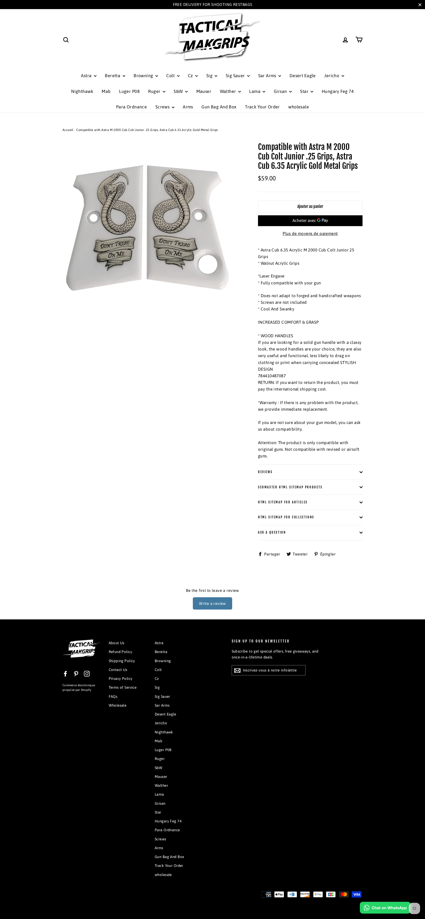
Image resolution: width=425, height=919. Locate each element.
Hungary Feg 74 (338, 91)
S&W (179, 91)
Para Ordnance (131, 106)
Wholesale (118, 705)
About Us (116, 643)
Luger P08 (129, 91)
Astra (87, 75)
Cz (191, 75)
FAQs (113, 696)
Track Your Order (262, 106)
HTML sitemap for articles (283, 502)
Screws (163, 106)
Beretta (113, 75)
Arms (188, 106)
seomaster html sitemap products (290, 487)
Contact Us (118, 670)
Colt (171, 75)
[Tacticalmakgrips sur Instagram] (87, 673)
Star (304, 91)
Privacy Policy (121, 678)
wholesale (298, 106)
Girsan (281, 91)
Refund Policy (120, 652)
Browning (144, 75)
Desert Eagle (302, 75)
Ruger (155, 91)
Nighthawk (82, 91)
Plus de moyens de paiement (310, 233)
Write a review (212, 603)
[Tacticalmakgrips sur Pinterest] (76, 673)
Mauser (204, 91)
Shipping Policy (122, 661)
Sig (210, 75)
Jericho (332, 75)
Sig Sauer (236, 75)
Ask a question (272, 532)
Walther (228, 91)
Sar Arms (267, 75)
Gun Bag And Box (218, 106)
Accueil (67, 130)
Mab (106, 91)
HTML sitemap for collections (286, 517)
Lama (255, 91)
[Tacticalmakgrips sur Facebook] (65, 673)
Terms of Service (123, 687)
